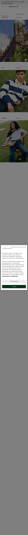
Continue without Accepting (18, 247)
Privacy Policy (5, 276)
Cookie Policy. (14, 276)
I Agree (14, 286)
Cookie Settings (14, 281)
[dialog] (14, 267)
